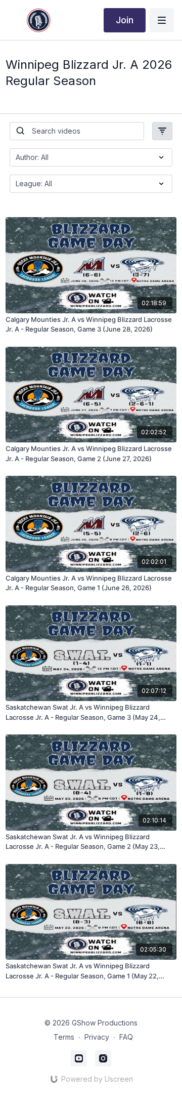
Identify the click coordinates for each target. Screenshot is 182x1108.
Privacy (96, 1037)
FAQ (126, 1037)
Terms (64, 1037)
